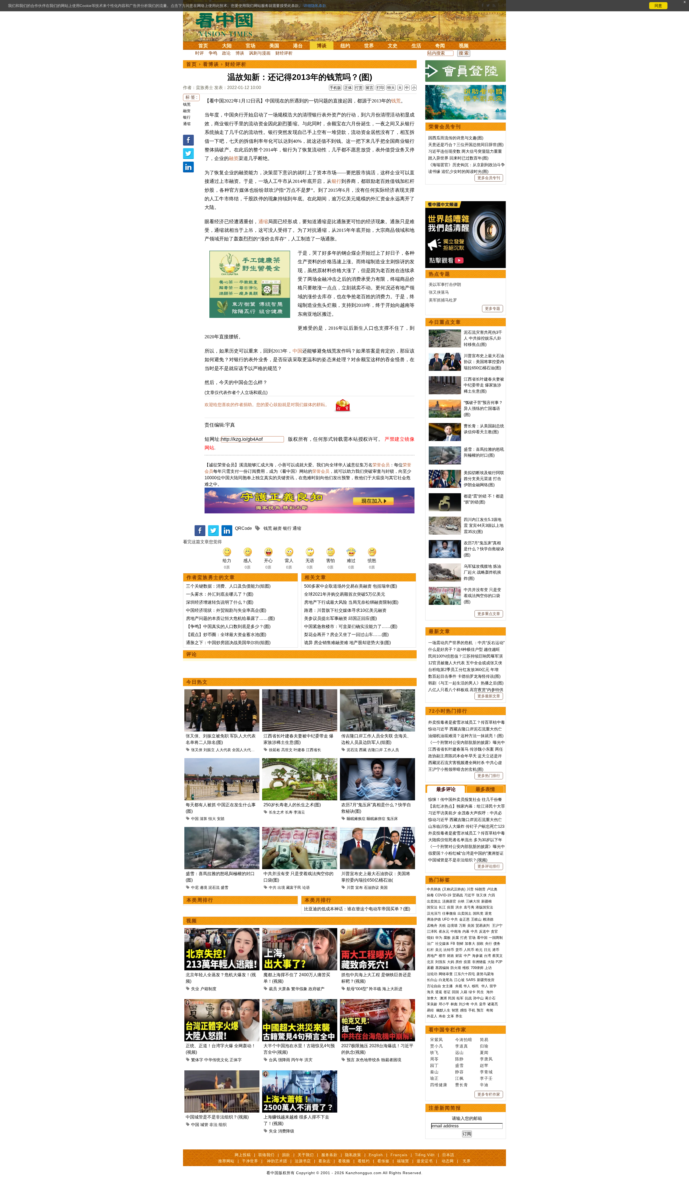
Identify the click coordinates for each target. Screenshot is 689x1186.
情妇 (430, 938)
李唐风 (486, 1059)
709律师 (477, 968)
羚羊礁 (375, 988)
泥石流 (352, 750)
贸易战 (457, 895)
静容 (459, 1072)
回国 (455, 992)
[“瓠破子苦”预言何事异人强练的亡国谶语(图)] (445, 402)
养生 (458, 1016)
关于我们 (306, 1155)
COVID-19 (443, 895)
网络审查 (446, 974)
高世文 (287, 750)
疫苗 (450, 907)
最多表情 (485, 789)
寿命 (442, 1016)
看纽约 (364, 1161)
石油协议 (371, 887)
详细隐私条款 (315, 5)
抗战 (468, 998)
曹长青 (461, 1084)
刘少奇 (464, 1004)
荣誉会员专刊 (445, 126)
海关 (430, 992)
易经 (431, 1010)
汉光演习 (434, 913)
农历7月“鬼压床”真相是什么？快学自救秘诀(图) (484, 549)
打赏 (359, 88)
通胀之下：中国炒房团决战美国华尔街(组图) (228, 642)
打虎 (463, 938)
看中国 (227, 24)
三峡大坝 (473, 901)
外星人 (432, 1016)
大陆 (227, 45)
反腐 (455, 938)
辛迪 (484, 1084)
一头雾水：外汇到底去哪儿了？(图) (219, 594)
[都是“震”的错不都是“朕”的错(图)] (445, 496)
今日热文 (197, 682)
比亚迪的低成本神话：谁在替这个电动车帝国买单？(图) (357, 909)
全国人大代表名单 (247, 750)
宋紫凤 (436, 1039)
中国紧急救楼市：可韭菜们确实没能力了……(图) (350, 626)
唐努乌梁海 (485, 974)
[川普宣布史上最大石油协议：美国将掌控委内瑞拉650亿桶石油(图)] (377, 830)
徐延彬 (274, 750)
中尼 (195, 887)
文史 (393, 45)
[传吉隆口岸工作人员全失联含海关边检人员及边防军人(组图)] (377, 692)
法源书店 (303, 1161)
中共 (272, 887)
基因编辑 (442, 968)
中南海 (456, 931)
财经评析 (284, 53)
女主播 (448, 986)
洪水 (458, 907)
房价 (458, 962)
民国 (451, 998)
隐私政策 (353, 1155)
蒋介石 (491, 998)
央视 (458, 986)
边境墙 (452, 926)
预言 (351, 1059)
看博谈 (211, 64)
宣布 (359, 887)
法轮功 (432, 974)
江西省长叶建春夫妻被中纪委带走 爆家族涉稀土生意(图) (484, 385)
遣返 (438, 992)
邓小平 (444, 1004)
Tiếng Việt (425, 1155)
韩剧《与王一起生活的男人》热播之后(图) (466, 683)
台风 (273, 1059)
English (376, 1155)
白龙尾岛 (446, 980)
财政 (450, 956)
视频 (464, 45)
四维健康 (438, 1084)
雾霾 (430, 968)
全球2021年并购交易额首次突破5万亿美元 (344, 594)
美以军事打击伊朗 (445, 284)
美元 (438, 950)
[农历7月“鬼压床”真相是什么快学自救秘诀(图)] (377, 761)
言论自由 (434, 986)
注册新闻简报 (445, 1108)
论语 (306, 887)
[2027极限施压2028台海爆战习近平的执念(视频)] (377, 1002)
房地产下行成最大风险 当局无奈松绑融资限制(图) (351, 602)
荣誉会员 (381, 465)
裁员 (273, 988)
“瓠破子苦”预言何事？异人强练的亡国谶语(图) (483, 408)
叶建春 (299, 750)
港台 (298, 45)
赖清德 (488, 919)
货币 (458, 950)
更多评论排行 (488, 866)
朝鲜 (459, 944)
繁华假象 (299, 988)
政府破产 (316, 988)
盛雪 (224, 887)
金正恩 (464, 919)
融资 (187, 111)
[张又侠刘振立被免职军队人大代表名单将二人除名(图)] (221, 692)
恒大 (212, 818)
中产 (467, 956)
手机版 (335, 88)
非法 (213, 1124)
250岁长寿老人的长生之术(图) (292, 804)
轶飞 (434, 1052)
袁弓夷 (469, 907)
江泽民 (432, 931)
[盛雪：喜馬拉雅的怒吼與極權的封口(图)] (221, 830)
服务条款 (329, 1155)
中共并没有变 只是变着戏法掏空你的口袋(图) (482, 595)
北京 (430, 962)
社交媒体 (442, 944)
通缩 (187, 124)
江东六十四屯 (464, 974)
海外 (490, 992)
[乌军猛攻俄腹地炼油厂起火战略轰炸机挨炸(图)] (445, 566)
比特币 (449, 950)
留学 (493, 986)
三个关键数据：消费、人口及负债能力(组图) (228, 586)
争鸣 (213, 53)
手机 (471, 1010)
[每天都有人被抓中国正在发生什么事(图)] (221, 761)
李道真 (461, 1046)
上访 (488, 968)
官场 (250, 45)
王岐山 (476, 919)
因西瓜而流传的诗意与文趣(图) (455, 138)
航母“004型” (357, 988)
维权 (465, 968)
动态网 (448, 1161)
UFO (445, 919)
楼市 (442, 956)
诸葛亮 (492, 1004)
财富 (458, 956)
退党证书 (425, 1161)
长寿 (289, 812)
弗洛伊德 (434, 919)
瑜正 (434, 1078)
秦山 (434, 1072)
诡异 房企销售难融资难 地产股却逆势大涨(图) (347, 642)
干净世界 (250, 1161)
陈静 (459, 1059)
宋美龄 (432, 1004)
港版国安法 (484, 907)
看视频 (344, 1161)
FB (453, 944)
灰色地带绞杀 (368, 1059)
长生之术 (276, 812)
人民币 (469, 950)
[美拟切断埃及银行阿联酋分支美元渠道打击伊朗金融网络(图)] (445, 472)
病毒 (430, 895)
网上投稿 (243, 1155)
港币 (495, 950)
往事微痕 (449, 913)
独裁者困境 (391, 1059)
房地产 (432, 956)
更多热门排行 (488, 775)
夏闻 (484, 1052)
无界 (467, 1161)
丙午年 (297, 1059)
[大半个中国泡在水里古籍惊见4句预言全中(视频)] (299, 1002)
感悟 (463, 1010)
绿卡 (472, 992)
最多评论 (446, 789)
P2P (499, 962)
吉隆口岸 (375, 750)
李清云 (299, 812)
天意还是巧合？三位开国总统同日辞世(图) (466, 144)
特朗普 (480, 889)
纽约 (345, 45)
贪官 (494, 931)
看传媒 (383, 1161)
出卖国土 (434, 901)
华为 (438, 938)
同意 (658, 5)
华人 (466, 986)
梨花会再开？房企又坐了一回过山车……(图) (346, 634)
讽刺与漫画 (259, 53)
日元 (487, 950)
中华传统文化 (216, 1059)
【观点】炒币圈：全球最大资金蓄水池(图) (226, 634)
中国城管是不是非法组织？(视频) (217, 1117)
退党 (488, 913)
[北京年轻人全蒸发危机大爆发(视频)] (221, 931)
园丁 (434, 1065)
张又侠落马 (439, 292)
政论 (226, 53)
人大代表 (223, 750)
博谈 (321, 45)
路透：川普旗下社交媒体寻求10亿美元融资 (345, 610)
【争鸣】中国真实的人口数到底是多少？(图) (228, 626)
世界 (369, 45)
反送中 (484, 931)
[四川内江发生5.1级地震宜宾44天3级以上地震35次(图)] (445, 519)
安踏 (220, 818)
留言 (369, 88)
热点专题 (439, 274)
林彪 (454, 1004)
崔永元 (444, 931)
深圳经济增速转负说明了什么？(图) (219, 602)
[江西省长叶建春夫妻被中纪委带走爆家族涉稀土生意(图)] (299, 692)
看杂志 (324, 1161)
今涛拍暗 (463, 1039)
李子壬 (486, 1078)
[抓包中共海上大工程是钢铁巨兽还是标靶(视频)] (377, 931)
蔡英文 (497, 956)
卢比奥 (492, 889)
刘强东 (440, 962)
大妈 (450, 962)
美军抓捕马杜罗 (443, 300)
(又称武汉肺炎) (453, 889)
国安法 (432, 907)
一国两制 (496, 938)
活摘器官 (449, 901)
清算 (203, 818)
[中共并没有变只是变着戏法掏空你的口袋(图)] (299, 830)
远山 (459, 1052)
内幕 (465, 931)
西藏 (363, 750)
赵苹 (484, 1065)
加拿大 (470, 944)
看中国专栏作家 (447, 1029)
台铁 (461, 901)
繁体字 (197, 1059)
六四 (491, 895)
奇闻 (440, 45)
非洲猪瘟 (479, 962)
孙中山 (478, 998)
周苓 (434, 1059)
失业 (195, 988)
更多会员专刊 (488, 178)
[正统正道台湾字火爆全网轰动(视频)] (221, 1002)
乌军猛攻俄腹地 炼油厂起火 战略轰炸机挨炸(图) (482, 572)
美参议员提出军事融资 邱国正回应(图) (340, 618)
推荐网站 (226, 1161)
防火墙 (456, 968)
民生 (481, 992)
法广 (430, 944)
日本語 (448, 1155)
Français (399, 1155)
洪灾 (308, 1059)
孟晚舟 (432, 926)
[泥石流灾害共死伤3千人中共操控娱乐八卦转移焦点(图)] (445, 332)
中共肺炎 (434, 889)
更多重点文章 (488, 614)
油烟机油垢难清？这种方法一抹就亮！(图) (466, 735)
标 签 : (191, 97)
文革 (450, 1016)
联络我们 (266, 1155)
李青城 (486, 1072)
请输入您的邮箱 (467, 1118)
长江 (442, 907)
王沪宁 (497, 926)
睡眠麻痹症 (376, 818)
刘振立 (209, 750)
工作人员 (391, 750)
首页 (203, 45)
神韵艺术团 (277, 1161)
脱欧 (480, 944)
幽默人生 (443, 1010)
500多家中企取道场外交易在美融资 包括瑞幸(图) (350, 586)
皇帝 (482, 1004)
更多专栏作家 (488, 1094)
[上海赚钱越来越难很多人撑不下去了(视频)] (299, 1073)
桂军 (459, 998)
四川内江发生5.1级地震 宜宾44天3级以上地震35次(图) (484, 525)
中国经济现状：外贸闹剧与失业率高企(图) (226, 610)
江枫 (459, 1078)
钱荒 (187, 104)
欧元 (479, 950)
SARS (471, 980)
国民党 (478, 913)
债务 (496, 944)
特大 (391, 88)
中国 (297, 351)
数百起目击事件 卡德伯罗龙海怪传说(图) (464, 676)
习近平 (469, 895)
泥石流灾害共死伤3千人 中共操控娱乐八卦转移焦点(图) (483, 338)
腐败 (447, 938)
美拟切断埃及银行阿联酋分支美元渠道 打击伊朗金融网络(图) (484, 478)
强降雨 (284, 1059)
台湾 (487, 956)
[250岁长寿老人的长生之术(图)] (299, 761)
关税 (442, 926)
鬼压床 (392, 818)
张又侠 (196, 750)
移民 (475, 986)
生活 (416, 45)
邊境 (203, 887)
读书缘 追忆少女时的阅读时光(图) (458, 171)
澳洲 (443, 998)
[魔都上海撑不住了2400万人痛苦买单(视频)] (299, 931)
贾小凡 (436, 1046)
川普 (350, 887)
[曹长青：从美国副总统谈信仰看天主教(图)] (445, 426)
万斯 (462, 926)
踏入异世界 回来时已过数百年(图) (458, 158)
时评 (199, 53)
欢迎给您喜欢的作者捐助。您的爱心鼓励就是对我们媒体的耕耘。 (267, 404)
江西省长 (313, 750)
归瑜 (484, 1046)
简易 (484, 1039)
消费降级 (286, 1131)
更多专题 (492, 308)
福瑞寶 (403, 1161)
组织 (223, 1124)
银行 (187, 117)
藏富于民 (293, 887)
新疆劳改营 (485, 980)
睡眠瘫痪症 (356, 818)
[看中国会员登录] (465, 71)
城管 (204, 1124)
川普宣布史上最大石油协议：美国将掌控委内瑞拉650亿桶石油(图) (484, 361)
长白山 (432, 980)
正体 (348, 88)
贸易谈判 (483, 926)
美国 (274, 45)
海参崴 (477, 956)
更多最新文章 (488, 696)
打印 (380, 88)
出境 (281, 887)
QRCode (243, 528)
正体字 (236, 1059)
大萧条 (284, 988)
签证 (447, 992)
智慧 (455, 1010)
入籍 (463, 992)
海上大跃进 (392, 988)
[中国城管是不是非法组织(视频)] (221, 1073)
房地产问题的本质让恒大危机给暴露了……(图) (230, 618)
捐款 (286, 1155)
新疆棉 (486, 901)
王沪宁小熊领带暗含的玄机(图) (455, 769)
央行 (488, 944)
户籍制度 (208, 988)
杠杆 (430, 950)
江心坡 (459, 980)
